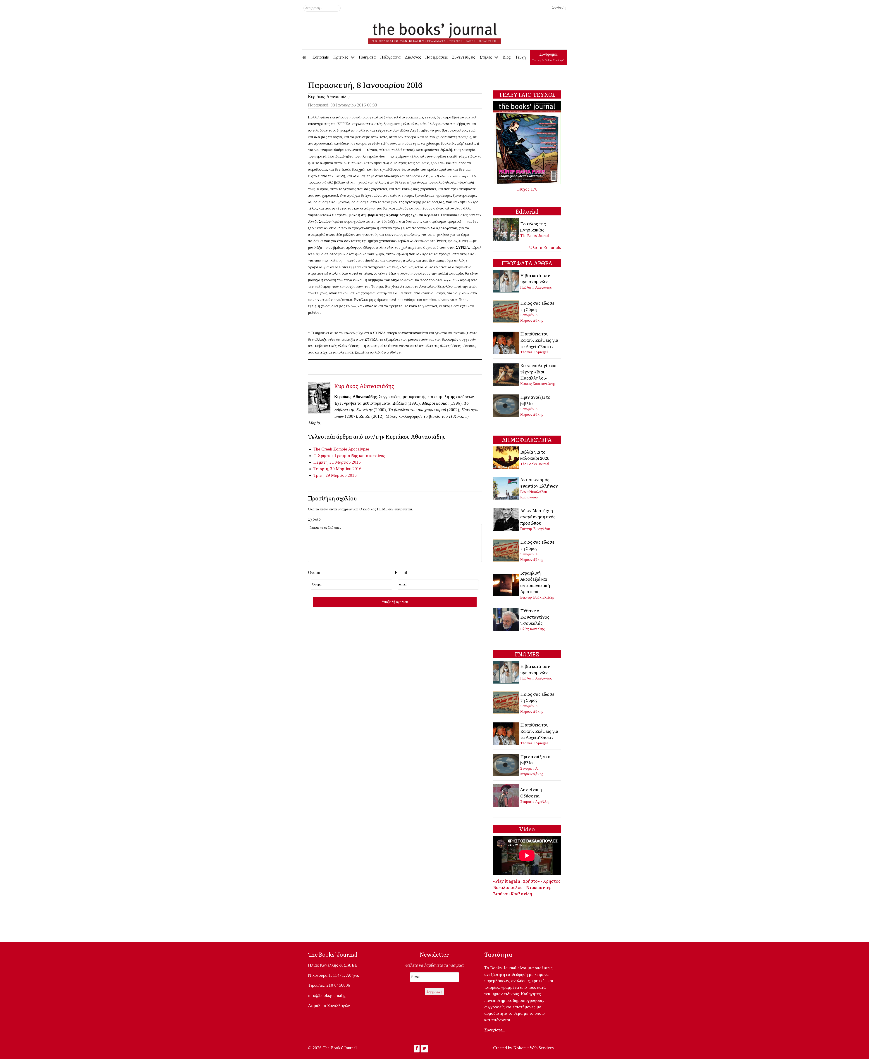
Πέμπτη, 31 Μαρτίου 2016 (337, 462)
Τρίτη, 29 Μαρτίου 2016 (335, 475)
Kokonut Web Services (533, 1047)
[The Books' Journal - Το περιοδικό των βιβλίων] (434, 31)
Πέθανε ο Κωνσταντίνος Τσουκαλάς (534, 616)
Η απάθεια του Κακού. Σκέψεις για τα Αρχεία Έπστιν (539, 339)
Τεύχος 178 (527, 189)
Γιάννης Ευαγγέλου (535, 529)
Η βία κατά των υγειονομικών (535, 278)
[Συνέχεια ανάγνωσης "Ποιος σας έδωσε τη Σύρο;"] (506, 311)
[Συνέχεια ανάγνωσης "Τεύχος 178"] (527, 142)
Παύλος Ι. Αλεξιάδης (536, 287)
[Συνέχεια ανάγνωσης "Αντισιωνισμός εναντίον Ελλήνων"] (506, 487)
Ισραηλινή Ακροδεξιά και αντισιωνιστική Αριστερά (535, 582)
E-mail (401, 572)
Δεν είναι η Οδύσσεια (531, 792)
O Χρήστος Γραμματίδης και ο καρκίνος (349, 455)
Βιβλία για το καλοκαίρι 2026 (534, 455)
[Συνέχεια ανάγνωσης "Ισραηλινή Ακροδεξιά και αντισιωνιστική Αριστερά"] (506, 584)
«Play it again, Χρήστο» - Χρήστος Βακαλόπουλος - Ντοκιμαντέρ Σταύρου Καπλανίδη (527, 887)
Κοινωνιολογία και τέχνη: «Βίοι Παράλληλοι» (538, 371)
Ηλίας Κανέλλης (532, 629)
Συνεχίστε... (494, 1030)
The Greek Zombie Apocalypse (341, 449)
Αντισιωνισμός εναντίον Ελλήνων (539, 482)
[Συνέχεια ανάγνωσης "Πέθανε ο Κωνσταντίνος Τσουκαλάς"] (506, 619)
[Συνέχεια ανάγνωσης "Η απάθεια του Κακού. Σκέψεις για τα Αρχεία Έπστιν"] (506, 342)
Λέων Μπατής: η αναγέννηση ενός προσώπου (538, 516)
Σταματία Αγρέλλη (534, 802)
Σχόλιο (314, 519)
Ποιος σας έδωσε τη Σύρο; (537, 306)
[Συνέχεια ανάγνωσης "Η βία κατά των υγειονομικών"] (506, 280)
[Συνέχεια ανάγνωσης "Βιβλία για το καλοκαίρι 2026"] (506, 457)
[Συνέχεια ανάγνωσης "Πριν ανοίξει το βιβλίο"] (506, 405)
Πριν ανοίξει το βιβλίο (535, 400)
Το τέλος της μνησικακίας (533, 226)
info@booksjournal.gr (327, 995)
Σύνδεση (559, 7)
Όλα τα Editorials (545, 247)
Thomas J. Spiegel (534, 352)
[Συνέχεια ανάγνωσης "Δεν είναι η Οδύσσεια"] (506, 795)
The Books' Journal (534, 236)
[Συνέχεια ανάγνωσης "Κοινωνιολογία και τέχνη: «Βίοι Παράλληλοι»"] (506, 374)
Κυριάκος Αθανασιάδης (329, 96)
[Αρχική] (307, 57)
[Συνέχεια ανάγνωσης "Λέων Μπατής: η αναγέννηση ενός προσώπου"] (506, 519)
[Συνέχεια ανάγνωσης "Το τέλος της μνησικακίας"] (506, 229)
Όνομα (314, 572)
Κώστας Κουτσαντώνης (537, 384)
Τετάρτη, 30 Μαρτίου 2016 (337, 468)
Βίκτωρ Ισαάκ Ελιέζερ (537, 597)
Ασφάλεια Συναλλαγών (329, 1005)
